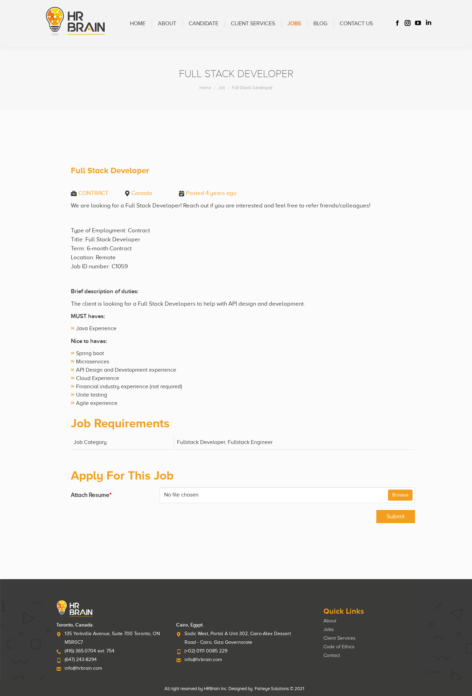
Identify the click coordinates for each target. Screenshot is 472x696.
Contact (331, 655)
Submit (396, 516)
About (329, 620)
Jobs (328, 629)
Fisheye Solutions (272, 688)
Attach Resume (91, 495)
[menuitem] (138, 23)
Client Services (339, 638)
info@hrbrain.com (83, 668)
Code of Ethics (339, 646)
